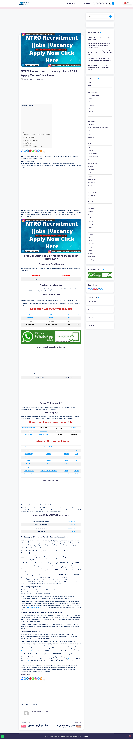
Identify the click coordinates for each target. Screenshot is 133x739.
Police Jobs (91, 221)
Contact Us (91, 325)
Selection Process (29, 139)
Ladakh (90, 176)
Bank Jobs (91, 111)
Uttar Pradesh (92, 253)
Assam (90, 98)
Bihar (89, 115)
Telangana (91, 247)
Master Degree (92, 202)
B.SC (78, 314)
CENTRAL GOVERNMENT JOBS (28, 427)
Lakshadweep (92, 179)
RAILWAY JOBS (43, 431)
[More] (41, 151)
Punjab (90, 227)
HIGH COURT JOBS (43, 434)
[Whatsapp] (33, 151)
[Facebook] (22, 151)
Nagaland (90, 215)
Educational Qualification (30, 136)
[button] (35, 715)
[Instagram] (35, 151)
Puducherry (91, 224)
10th (69, 659)
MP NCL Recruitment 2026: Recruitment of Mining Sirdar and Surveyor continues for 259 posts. (100, 37)
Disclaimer (91, 309)
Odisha (90, 218)
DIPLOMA (69, 317)
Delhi (89, 134)
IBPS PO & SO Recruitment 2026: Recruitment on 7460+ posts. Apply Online (98, 67)
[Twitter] (25, 151)
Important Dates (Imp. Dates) (31, 140)
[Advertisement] (51, 24)
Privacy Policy (92, 301)
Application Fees (28, 145)
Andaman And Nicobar (94, 89)
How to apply (28, 143)
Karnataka (91, 169)
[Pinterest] (30, 151)
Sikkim (89, 237)
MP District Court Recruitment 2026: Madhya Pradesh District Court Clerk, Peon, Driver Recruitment (99, 60)
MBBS (89, 205)
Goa (89, 140)
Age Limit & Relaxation (30, 137)
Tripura (90, 250)
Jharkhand (91, 166)
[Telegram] (38, 151)
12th (72, 659)
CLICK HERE (71, 521)
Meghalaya (91, 208)
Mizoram (90, 211)
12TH (51, 314)
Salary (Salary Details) (30, 142)
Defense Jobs (91, 131)
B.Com (90, 102)
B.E (75, 659)
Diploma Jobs (91, 137)
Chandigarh (91, 121)
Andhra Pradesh (92, 92)
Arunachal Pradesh (93, 95)
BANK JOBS (73, 427)
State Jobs (91, 240)
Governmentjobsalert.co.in (33, 607)
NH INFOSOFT (85, 736)
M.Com (90, 186)
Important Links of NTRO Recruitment (33, 146)
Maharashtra (91, 195)
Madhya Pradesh (92, 192)
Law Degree (91, 182)
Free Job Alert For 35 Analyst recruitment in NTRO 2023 (36, 134)
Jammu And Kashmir (93, 163)
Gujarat (90, 147)
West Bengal (91, 260)
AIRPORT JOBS (28, 434)
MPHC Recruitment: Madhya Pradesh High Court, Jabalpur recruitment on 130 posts (100, 52)
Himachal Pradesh (93, 156)
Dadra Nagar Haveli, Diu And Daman (98, 128)
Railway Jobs (91, 231)
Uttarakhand (91, 256)
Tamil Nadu (91, 244)
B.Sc (29, 661)
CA (88, 118)
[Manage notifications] (130, 736)
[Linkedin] (27, 151)
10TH (30, 314)
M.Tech (90, 189)
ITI (68, 314)
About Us (90, 317)
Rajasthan (91, 234)
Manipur (90, 198)
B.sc (89, 108)
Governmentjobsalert (39, 712)
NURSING (51, 317)
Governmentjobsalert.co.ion (29, 651)
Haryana (90, 150)
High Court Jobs (92, 153)
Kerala (89, 173)
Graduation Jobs (92, 144)
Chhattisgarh (91, 124)
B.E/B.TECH (30, 317)
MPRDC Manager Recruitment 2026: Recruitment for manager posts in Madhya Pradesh (99, 45)
